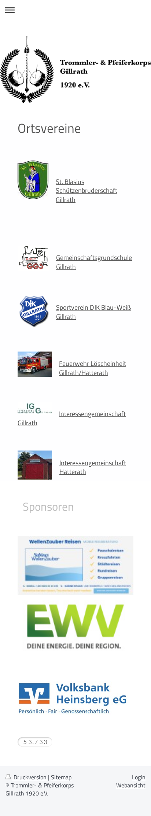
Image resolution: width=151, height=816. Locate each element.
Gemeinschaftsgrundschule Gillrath (94, 262)
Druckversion (30, 777)
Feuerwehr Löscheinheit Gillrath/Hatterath (92, 368)
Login (139, 777)
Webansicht (131, 785)
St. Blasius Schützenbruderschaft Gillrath (86, 190)
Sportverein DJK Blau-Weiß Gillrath (93, 311)
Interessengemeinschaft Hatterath (92, 467)
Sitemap (61, 777)
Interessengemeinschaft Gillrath (72, 418)
